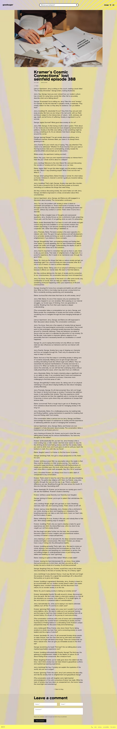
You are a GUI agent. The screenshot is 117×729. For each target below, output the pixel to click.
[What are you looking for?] (76, 5)
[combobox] (59, 5)
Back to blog (59, 689)
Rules (95, 727)
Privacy (100, 727)
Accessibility (106, 727)
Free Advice (113, 727)
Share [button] (36, 86)
